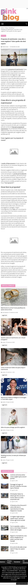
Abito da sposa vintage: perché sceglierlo (13, 427)
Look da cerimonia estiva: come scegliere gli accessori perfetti (18, 476)
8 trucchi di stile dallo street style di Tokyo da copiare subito (18, 549)
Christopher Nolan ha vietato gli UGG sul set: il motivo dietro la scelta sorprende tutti (17, 496)
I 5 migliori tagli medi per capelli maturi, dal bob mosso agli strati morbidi (17, 518)
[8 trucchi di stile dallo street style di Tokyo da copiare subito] (4, 548)
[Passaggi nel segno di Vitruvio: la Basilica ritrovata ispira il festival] (4, 486)
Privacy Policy (9, 562)
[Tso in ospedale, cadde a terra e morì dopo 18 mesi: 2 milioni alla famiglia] (4, 527)
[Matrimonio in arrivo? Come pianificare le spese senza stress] (14, 297)
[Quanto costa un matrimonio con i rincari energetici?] (14, 327)
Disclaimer (17, 562)
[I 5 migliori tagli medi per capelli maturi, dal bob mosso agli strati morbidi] (4, 518)
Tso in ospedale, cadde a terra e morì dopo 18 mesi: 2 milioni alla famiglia (18, 528)
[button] (26, 24)
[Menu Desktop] (2, 24)
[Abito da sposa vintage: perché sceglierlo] (14, 416)
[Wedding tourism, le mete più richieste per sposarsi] (14, 444)
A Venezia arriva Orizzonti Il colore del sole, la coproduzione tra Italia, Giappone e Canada (18, 508)
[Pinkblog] (10, 14)
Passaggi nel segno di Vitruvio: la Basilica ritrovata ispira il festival (18, 486)
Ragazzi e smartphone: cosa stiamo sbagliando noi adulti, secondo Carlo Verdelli (18, 538)
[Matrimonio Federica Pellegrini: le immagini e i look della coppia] (14, 386)
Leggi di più (4, 315)
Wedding (3, 35)
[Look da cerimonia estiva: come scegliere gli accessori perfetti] (4, 476)
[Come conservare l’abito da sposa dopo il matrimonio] (14, 356)
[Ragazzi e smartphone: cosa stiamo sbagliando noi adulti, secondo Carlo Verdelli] (4, 537)
